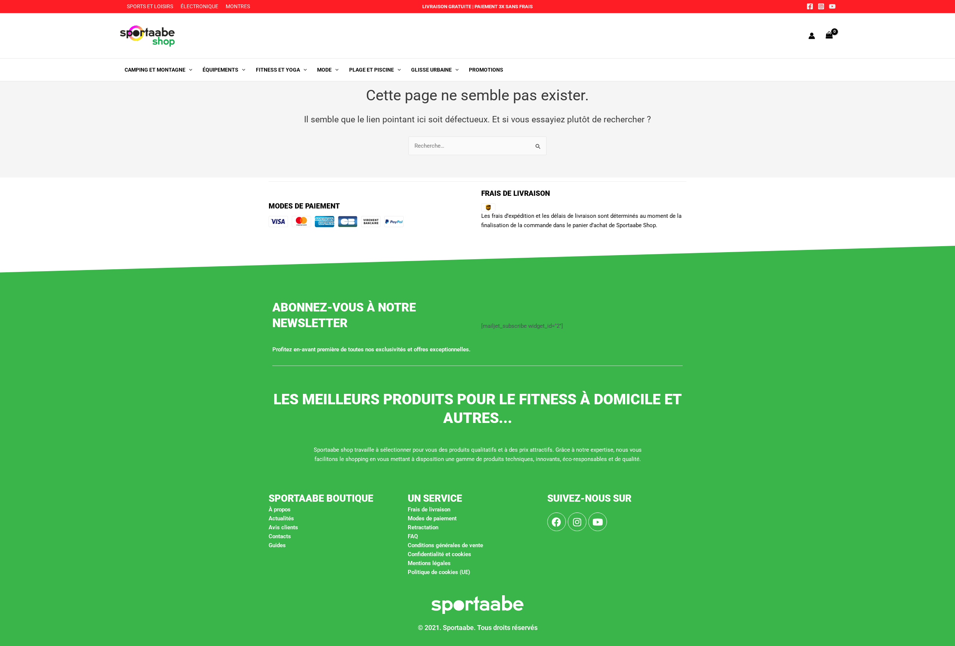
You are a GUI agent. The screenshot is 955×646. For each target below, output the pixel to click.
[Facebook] (810, 6)
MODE (324, 70)
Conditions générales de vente (445, 545)
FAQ (413, 536)
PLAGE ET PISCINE (371, 70)
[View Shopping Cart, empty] (829, 35)
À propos (280, 509)
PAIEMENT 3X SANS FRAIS (503, 6)
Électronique (199, 6)
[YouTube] (832, 6)
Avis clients (283, 527)
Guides (277, 545)
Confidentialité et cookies (439, 554)
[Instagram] (821, 6)
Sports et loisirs (150, 6)
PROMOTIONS (486, 70)
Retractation (423, 527)
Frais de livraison (429, 509)
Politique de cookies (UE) (439, 572)
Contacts (280, 536)
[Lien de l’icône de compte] (811, 35)
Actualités (281, 518)
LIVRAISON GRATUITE (446, 6)
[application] (188, 70)
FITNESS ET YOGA (278, 70)
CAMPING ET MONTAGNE (155, 70)
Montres (238, 6)
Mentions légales (429, 563)
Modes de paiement (432, 518)
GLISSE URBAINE (431, 70)
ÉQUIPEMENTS (220, 70)
